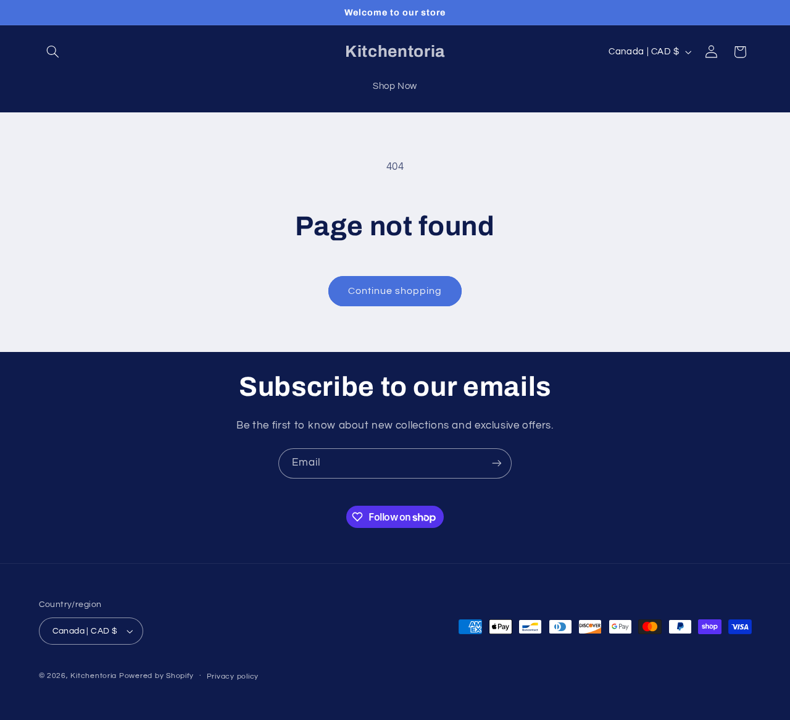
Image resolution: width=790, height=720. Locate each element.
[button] (53, 52)
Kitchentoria (93, 675)
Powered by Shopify (156, 675)
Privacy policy (233, 676)
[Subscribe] (497, 463)
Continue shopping (395, 291)
